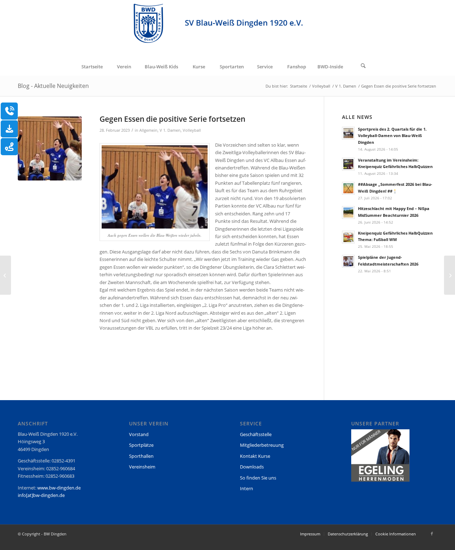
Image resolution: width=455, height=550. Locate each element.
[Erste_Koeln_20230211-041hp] (50, 148)
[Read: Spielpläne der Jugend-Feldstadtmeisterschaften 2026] (348, 261)
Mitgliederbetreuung (262, 445)
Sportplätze (141, 445)
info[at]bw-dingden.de (41, 495)
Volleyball (192, 130)
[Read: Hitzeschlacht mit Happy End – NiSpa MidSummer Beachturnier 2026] (348, 212)
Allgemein (148, 130)
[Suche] (363, 66)
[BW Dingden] (227, 28)
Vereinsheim (142, 466)
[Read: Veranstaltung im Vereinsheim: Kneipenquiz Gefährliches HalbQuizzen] (348, 164)
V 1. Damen (170, 130)
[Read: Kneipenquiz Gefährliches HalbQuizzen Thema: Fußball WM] (348, 237)
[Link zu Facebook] (432, 533)
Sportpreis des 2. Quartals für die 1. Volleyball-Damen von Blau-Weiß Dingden (392, 135)
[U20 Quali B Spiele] (5, 275)
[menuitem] (92, 66)
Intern (246, 488)
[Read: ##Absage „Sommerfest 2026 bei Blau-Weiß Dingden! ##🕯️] (348, 188)
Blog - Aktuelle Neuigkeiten (53, 86)
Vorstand (139, 434)
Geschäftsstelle (256, 434)
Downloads (252, 466)
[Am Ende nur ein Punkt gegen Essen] (449, 275)
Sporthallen (141, 456)
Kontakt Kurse (255, 456)
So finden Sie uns (258, 478)
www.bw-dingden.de (59, 487)
